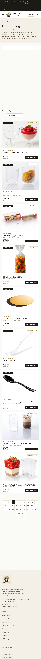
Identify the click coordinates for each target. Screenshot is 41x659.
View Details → (31, 157)
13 (24, 506)
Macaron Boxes (6, 622)
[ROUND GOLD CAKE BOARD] (20, 307)
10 (13, 506)
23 (28, 510)
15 (32, 506)
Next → (20, 513)
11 (16, 506)
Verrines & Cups (7, 615)
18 (9, 510)
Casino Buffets (6, 651)
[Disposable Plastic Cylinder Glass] (20, 182)
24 (32, 510)
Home (3, 22)
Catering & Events (7, 657)
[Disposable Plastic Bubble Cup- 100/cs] (20, 141)
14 (28, 506)
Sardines (4, 635)
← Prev (7, 502)
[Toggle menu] (3, 14)
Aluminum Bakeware (8, 619)
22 (24, 510)
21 (20, 510)
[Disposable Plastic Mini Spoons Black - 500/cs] (20, 390)
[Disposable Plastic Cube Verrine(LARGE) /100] (20, 473)
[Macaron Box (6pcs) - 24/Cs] (20, 224)
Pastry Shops (6, 654)
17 (5, 510)
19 (13, 510)
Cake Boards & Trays (8, 625)
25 (36, 510)
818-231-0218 (8, 9)
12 (20, 506)
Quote (31, 14)
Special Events (6, 632)
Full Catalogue (6, 639)
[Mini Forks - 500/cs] (20, 349)
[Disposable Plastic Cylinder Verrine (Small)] (20, 432)
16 (36, 506)
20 (17, 510)
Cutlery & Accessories (8, 629)
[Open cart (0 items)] (37, 14)
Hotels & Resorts (7, 647)
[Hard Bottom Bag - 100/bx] (20, 265)
